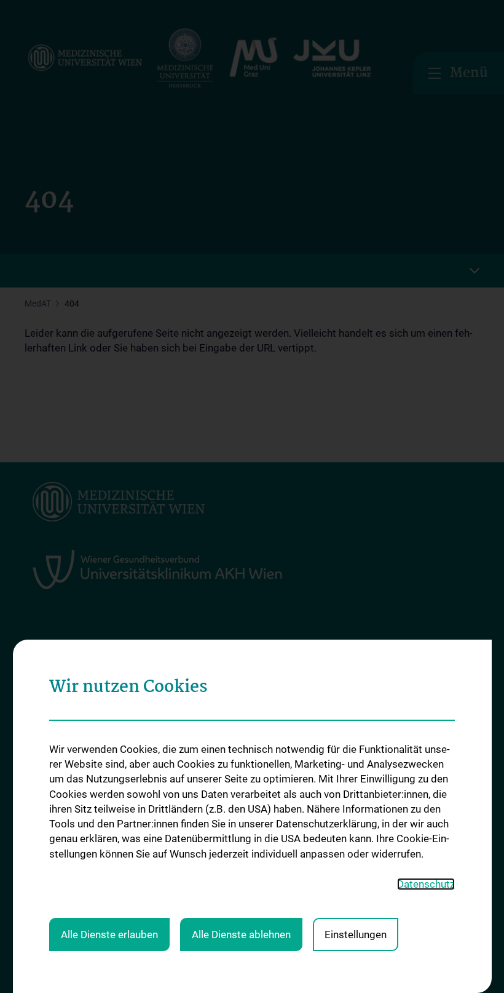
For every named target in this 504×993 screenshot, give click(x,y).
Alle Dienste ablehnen (241, 934)
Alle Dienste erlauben (109, 934)
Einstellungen (356, 934)
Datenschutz (426, 884)
